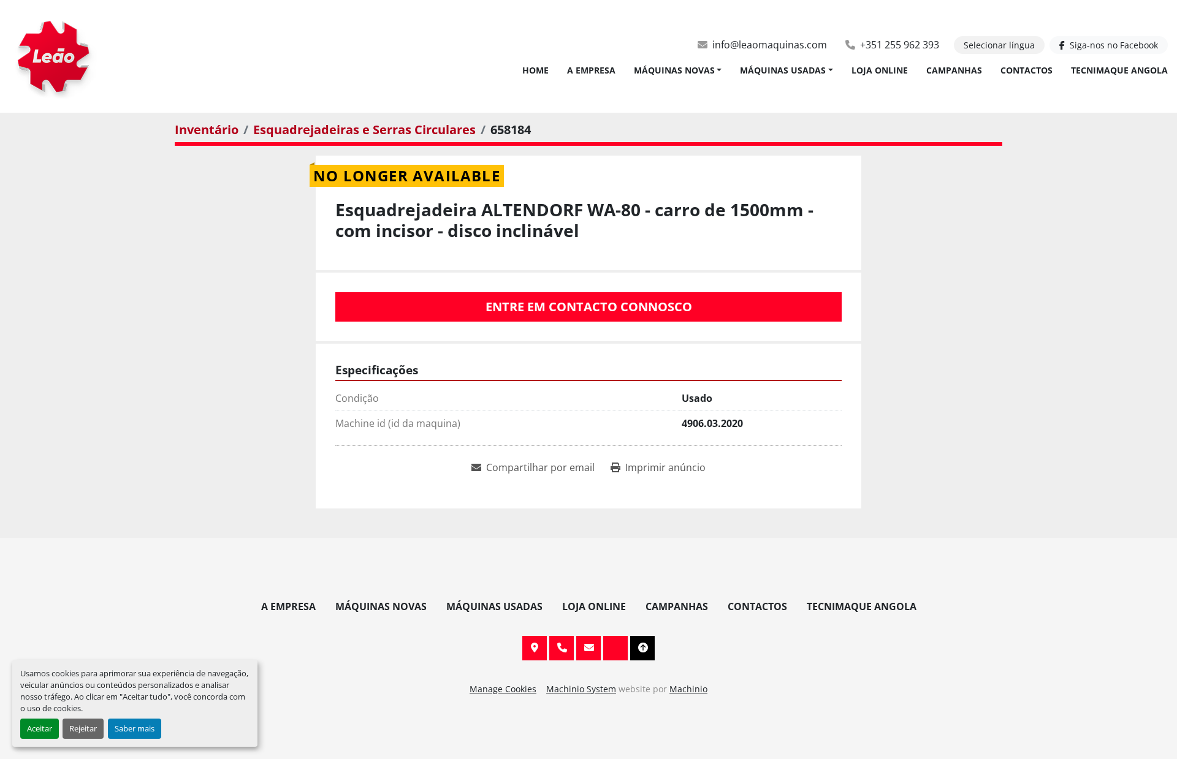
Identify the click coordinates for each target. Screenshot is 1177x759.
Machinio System (581, 689)
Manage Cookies (503, 689)
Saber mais (134, 728)
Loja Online (879, 70)
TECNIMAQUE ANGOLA (1119, 70)
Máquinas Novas (674, 70)
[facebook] (615, 648)
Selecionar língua (999, 45)
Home (535, 70)
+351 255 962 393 (899, 44)
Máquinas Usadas (783, 70)
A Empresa (591, 70)
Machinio (688, 689)
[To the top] (642, 648)
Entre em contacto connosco (589, 306)
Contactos (1026, 70)
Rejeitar (83, 728)
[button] (678, 70)
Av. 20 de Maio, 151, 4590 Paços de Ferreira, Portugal (534, 648)
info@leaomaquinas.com (769, 44)
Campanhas (954, 70)
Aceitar (39, 728)
